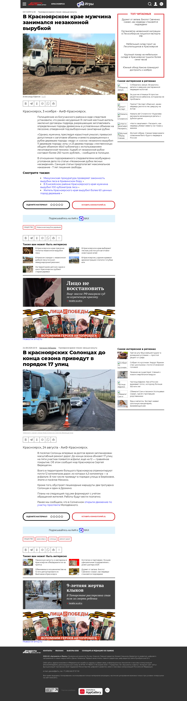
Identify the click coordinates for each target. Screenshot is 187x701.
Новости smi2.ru (32, 339)
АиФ (44, 97)
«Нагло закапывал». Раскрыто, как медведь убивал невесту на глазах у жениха (146, 125)
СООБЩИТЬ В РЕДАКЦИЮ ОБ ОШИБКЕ (98, 651)
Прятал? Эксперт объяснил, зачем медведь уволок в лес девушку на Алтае (145, 106)
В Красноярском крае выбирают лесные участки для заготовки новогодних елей (96, 250)
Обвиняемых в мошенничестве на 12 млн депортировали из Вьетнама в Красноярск (50, 571)
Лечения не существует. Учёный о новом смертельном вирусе (145, 373)
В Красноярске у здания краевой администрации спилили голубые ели (97, 259)
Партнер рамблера (68, 690)
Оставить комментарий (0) (94, 205)
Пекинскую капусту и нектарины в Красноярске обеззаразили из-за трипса (51, 562)
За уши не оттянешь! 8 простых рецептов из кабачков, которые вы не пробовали (147, 96)
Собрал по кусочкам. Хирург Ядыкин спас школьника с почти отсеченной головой (147, 364)
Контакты (47, 651)
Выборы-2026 (73, 651)
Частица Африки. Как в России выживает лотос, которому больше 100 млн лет (146, 384)
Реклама (59, 651)
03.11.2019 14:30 (29, 12)
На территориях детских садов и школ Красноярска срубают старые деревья (50, 269)
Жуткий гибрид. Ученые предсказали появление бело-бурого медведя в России (147, 135)
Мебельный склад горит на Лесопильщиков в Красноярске (141, 45)
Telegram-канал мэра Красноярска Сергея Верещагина (48, 433)
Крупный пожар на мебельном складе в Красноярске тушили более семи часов (141, 57)
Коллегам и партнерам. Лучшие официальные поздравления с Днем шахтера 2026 (96, 562)
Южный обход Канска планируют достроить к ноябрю (141, 68)
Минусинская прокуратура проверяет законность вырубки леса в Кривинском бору (72, 180)
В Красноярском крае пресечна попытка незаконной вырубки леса (49, 250)
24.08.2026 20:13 (30, 348)
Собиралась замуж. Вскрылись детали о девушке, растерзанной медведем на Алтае (145, 87)
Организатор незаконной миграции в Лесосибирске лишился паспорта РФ (140, 33)
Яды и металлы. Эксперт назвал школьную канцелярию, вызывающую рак (144, 403)
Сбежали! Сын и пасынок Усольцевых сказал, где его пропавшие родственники (147, 393)
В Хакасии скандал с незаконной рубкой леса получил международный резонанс (50, 259)
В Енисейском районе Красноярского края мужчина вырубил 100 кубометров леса (74, 186)
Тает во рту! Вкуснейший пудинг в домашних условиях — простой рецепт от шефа (145, 355)
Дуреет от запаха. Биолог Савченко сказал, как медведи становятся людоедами (141, 22)
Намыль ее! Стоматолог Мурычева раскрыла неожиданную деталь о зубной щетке (145, 116)
